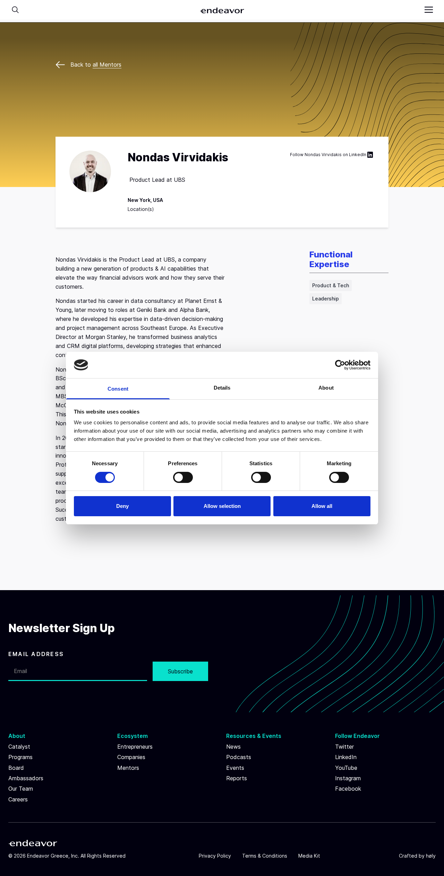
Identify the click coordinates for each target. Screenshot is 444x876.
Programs (20, 757)
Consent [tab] (118, 389)
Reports (236, 778)
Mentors (128, 767)
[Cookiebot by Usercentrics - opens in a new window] (340, 365)
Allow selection (222, 506)
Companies (131, 757)
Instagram (348, 778)
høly (431, 856)
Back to (95, 64)
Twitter (344, 746)
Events (235, 767)
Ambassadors (25, 778)
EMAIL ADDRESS (36, 653)
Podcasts (238, 757)
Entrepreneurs (135, 746)
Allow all (321, 506)
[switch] (183, 477)
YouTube (346, 767)
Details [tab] (222, 388)
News (233, 746)
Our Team (20, 788)
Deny (122, 506)
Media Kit (309, 856)
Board (16, 767)
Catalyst (19, 746)
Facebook (348, 788)
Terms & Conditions (264, 856)
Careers (18, 799)
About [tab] (326, 388)
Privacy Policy (215, 856)
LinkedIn (357, 154)
